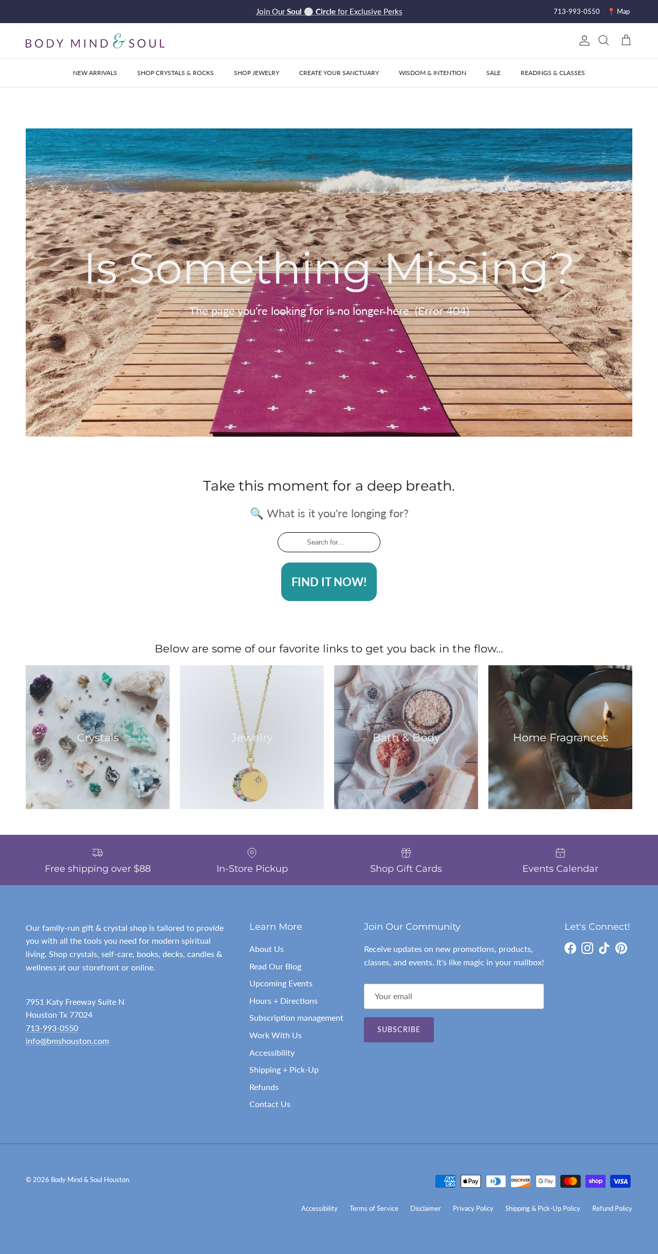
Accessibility (272, 1052)
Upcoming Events (281, 983)
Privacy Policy (473, 1208)
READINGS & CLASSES (553, 73)
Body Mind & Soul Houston (90, 1179)
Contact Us (269, 1104)
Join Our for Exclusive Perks (329, 11)
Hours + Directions (283, 1000)
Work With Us (275, 1035)
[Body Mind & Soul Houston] (95, 40)
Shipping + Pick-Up (284, 1069)
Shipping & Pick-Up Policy (542, 1208)
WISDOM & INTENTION (432, 73)
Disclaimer (425, 1208)
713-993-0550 (577, 11)
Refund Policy (612, 1208)
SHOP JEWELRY (256, 73)
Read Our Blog (275, 966)
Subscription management (296, 1017)
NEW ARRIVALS (95, 73)
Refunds (264, 1087)
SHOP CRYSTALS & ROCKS (175, 73)
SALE (493, 73)
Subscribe (399, 1029)
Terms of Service (374, 1208)
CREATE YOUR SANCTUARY (339, 73)
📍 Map (618, 11)
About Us (266, 948)
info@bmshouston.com (67, 1040)
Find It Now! (329, 582)
